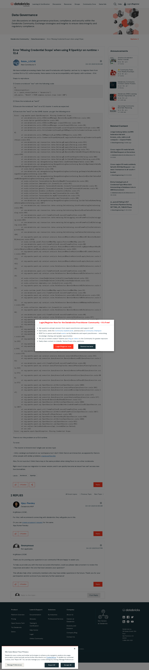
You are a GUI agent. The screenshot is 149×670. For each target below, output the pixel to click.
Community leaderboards (64, 331)
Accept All (67, 665)
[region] (40, 657)
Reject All (51, 665)
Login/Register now (63, 346)
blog (69, 339)
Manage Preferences (14, 665)
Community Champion (93, 331)
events (63, 333)
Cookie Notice (51, 657)
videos (76, 339)
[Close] (74, 648)
